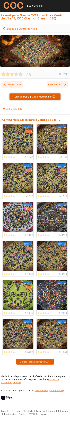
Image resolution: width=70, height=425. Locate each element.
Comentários (41, 390)
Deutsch (28, 410)
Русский (16, 410)
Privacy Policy (57, 390)
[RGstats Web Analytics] (7, 398)
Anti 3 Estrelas (14, 108)
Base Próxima (55, 84)
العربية (44, 414)
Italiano (64, 410)
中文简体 (33, 414)
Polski (22, 414)
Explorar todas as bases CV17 (35, 361)
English (4, 410)
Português (9, 414)
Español (52, 410)
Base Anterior (14, 84)
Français (40, 410)
